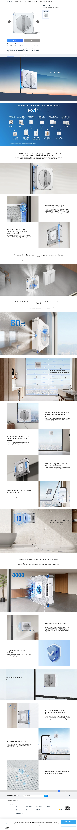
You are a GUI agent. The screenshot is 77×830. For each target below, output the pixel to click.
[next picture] (37, 21)
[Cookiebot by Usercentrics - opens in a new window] (6, 828)
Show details (16, 827)
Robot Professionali (43, 1)
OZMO (27, 807)
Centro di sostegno (39, 806)
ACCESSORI (17, 812)
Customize (68, 824)
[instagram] (69, 795)
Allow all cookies (68, 821)
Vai (59, 791)
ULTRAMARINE (30, 1)
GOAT (25, 1)
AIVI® (27, 810)
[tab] (10, 55)
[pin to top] (74, 815)
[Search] (69, 1)
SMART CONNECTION (29, 812)
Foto (16, 40)
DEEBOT (16, 1)
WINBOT (21, 1)
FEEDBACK (38, 809)
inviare (46, 795)
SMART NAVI (28, 809)
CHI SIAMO (50, 1)
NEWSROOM (49, 807)
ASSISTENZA (36, 1)
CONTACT (37, 810)
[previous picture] (9, 21)
